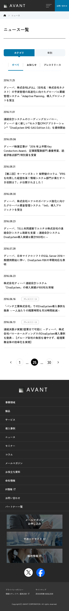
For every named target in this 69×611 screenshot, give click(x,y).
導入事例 (10, 428)
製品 (7, 411)
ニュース (10, 437)
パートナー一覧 (14, 506)
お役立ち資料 (12, 472)
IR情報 (8, 489)
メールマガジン (14, 463)
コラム (9, 454)
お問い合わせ (62, 5)
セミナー (10, 446)
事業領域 (10, 402)
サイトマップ (41, 589)
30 (49, 362)
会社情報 (10, 480)
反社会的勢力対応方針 (44, 593)
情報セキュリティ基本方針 (16, 593)
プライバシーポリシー (14, 589)
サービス (10, 419)
